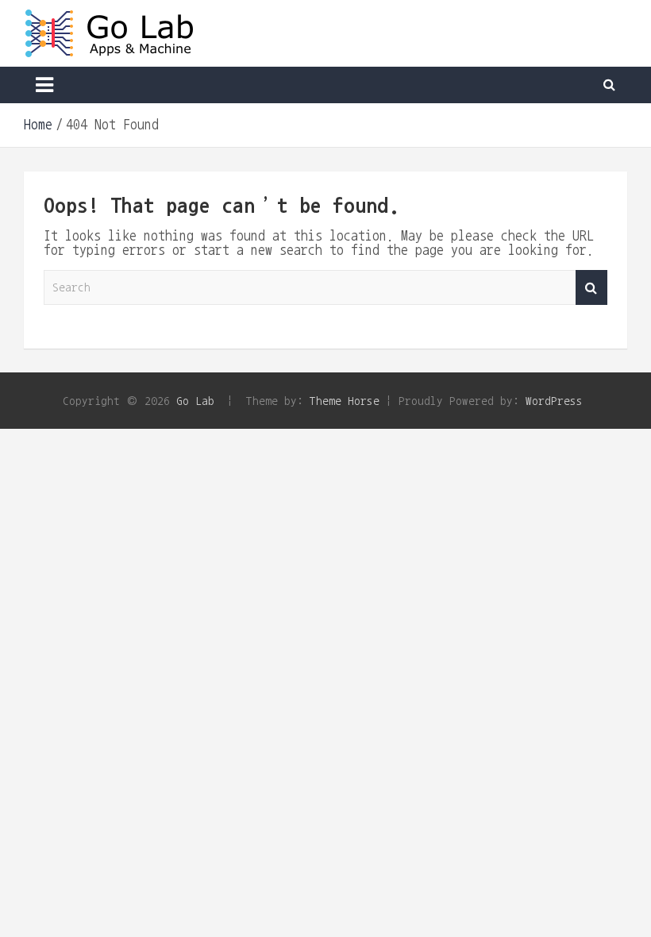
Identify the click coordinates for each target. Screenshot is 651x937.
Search (591, 288)
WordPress (554, 401)
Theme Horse (344, 401)
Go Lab (195, 401)
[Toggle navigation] (44, 85)
